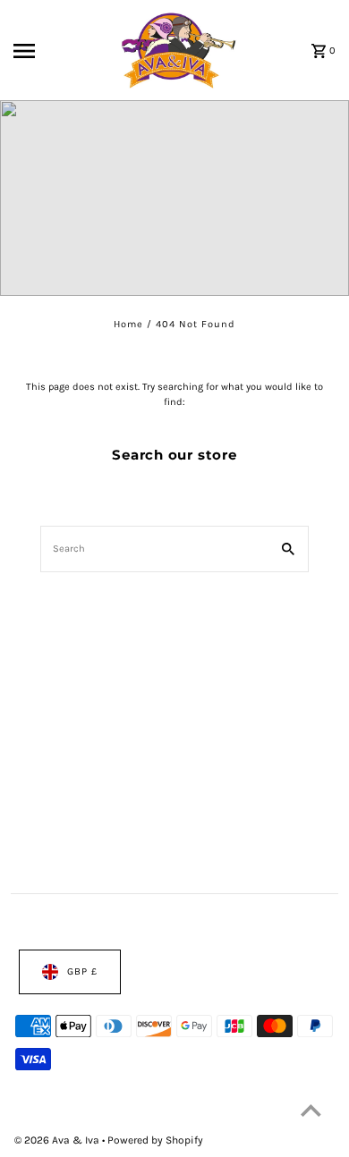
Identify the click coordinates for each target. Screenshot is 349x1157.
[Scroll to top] (311, 1110)
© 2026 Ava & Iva (58, 1140)
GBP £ (82, 971)
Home (128, 323)
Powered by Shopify (155, 1140)
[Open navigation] (44, 51)
